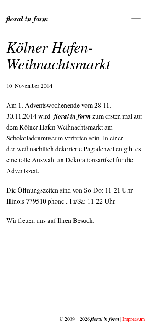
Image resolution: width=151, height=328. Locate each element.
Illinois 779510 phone (35, 200)
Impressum (133, 318)
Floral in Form (27, 18)
